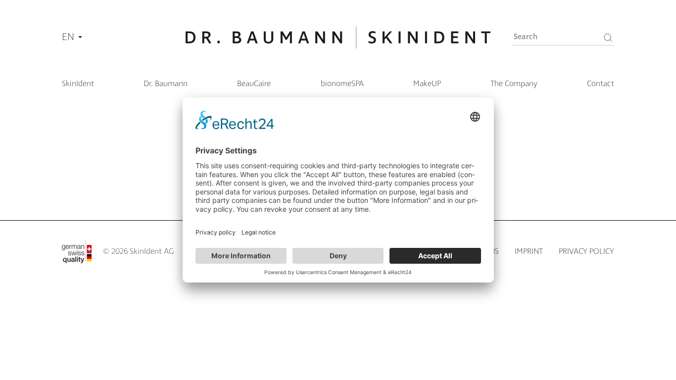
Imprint (529, 251)
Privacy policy (586, 251)
